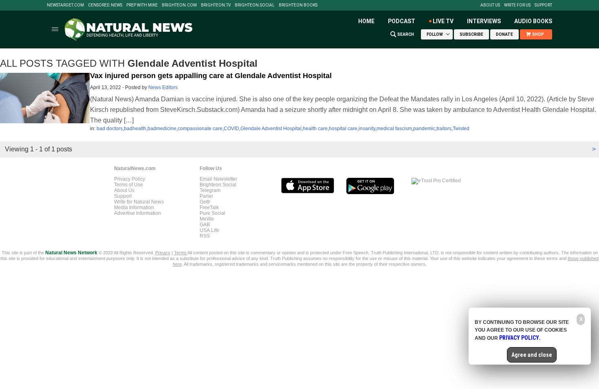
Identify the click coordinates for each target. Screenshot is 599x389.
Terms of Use (128, 185)
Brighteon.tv (216, 5)
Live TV (443, 21)
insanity (367, 128)
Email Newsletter (218, 179)
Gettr (205, 202)
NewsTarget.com (65, 5)
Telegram (210, 190)
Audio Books (533, 21)
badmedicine (162, 128)
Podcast (401, 21)
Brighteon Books (298, 5)
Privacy (162, 252)
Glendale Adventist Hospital (271, 128)
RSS (205, 236)
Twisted (461, 128)
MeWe (207, 219)
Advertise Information (137, 213)
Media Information (134, 207)
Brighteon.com (179, 5)
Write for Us (517, 5)
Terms (180, 252)
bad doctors (110, 128)
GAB (205, 224)
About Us (490, 5)
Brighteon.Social (255, 5)
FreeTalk (209, 207)
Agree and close (531, 355)
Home (366, 21)
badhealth (135, 128)
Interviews (484, 21)
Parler (206, 196)
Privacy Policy (129, 179)
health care (315, 128)
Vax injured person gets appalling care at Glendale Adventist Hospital (211, 76)
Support (543, 5)
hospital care (343, 128)
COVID (231, 128)
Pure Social (212, 213)
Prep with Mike (142, 5)
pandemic (424, 128)
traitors (443, 128)
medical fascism (394, 128)
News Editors (163, 87)
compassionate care (200, 128)
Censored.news (105, 5)
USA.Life (209, 230)
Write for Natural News (139, 202)
